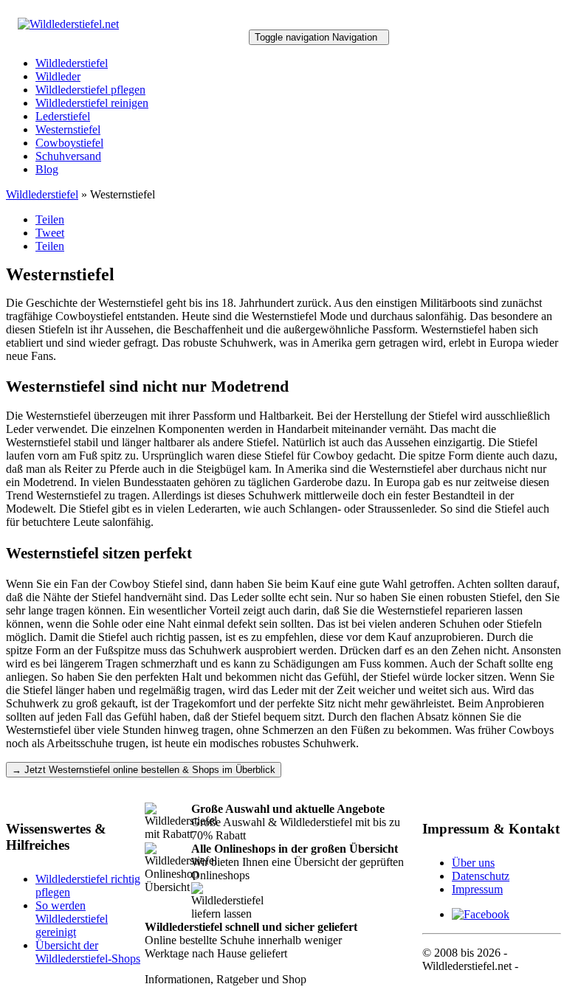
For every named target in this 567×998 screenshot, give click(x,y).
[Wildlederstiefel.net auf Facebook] (480, 914)
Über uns (473, 862)
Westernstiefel (67, 129)
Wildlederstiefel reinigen (91, 103)
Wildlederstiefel (71, 63)
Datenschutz (480, 876)
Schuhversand (68, 156)
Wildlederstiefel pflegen (90, 89)
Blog (46, 169)
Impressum (477, 889)
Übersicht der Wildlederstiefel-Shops (87, 952)
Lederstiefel (62, 116)
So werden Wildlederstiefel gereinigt (71, 918)
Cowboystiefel (69, 142)
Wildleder (57, 76)
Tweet (49, 232)
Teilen (49, 219)
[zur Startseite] (68, 24)
